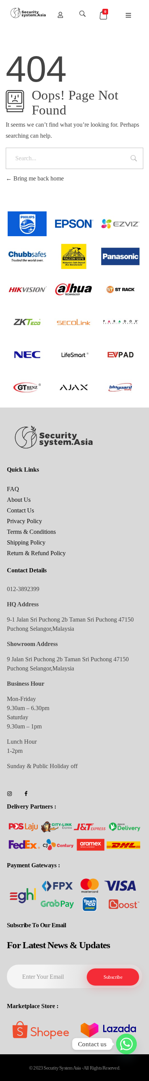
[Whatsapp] (126, 1044)
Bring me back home (38, 178)
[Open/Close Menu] (128, 15)
